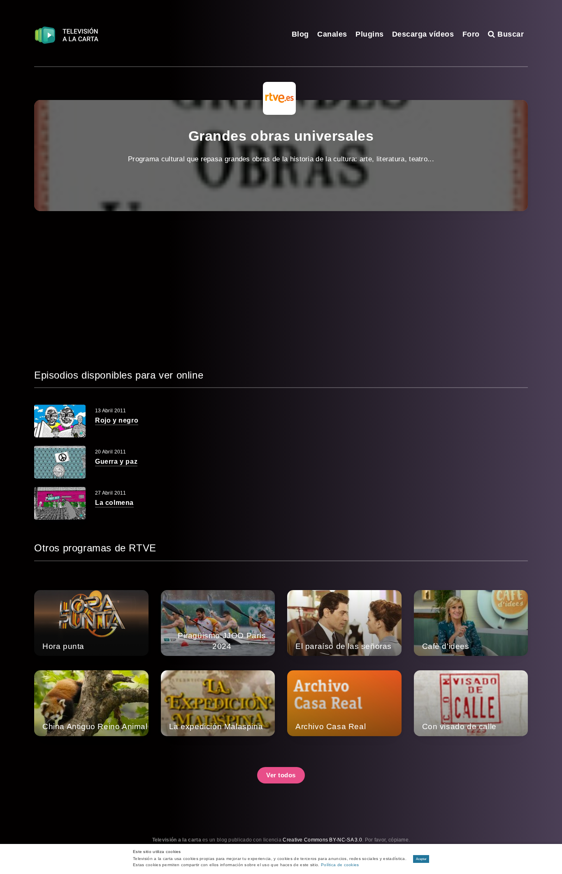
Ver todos (281, 775)
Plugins (369, 34)
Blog (300, 34)
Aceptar (421, 859)
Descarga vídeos (423, 34)
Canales (332, 34)
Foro (471, 34)
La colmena (114, 502)
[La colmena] (60, 503)
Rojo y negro (116, 420)
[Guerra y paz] (60, 462)
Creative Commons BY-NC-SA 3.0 (322, 840)
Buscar (509, 34)
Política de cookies (340, 864)
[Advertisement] (281, 289)
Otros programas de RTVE (95, 547)
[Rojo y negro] (60, 420)
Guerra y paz (116, 461)
